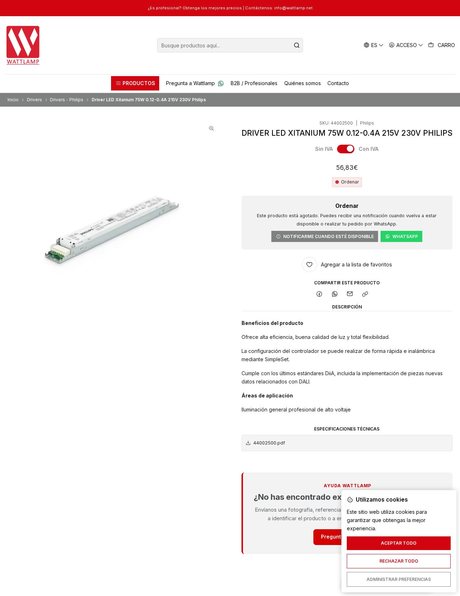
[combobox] (230, 45)
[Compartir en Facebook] (319, 294)
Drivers (34, 100)
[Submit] (297, 45)
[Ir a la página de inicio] (23, 45)
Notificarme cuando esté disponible (328, 236)
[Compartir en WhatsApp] (334, 294)
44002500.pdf (269, 443)
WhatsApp (405, 236)
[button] (135, 83)
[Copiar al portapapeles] (365, 294)
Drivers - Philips (66, 100)
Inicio (13, 100)
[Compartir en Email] (350, 294)
